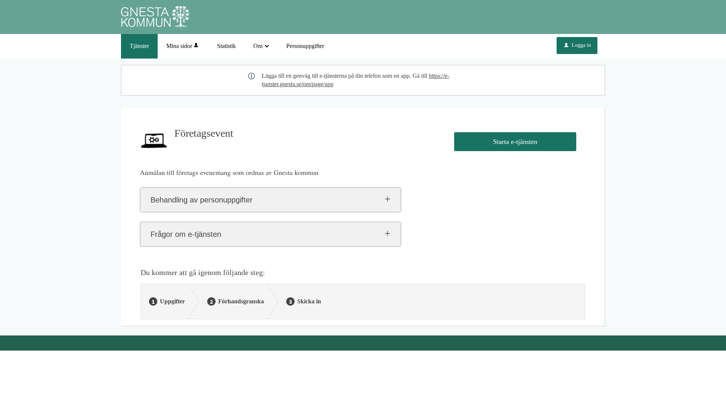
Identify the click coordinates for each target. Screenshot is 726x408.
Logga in (577, 45)
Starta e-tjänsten (515, 141)
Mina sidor (179, 46)
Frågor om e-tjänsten (185, 234)
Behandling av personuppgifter (201, 200)
